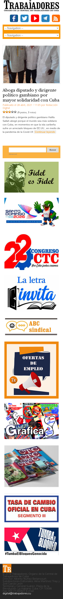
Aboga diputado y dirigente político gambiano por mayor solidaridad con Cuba (31, 95)
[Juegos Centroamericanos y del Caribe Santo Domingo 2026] (31, 227)
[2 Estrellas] (6, 111)
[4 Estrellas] (12, 111)
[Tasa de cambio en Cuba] (31, 521)
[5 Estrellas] (15, 111)
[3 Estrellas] (9, 111)
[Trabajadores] (7, 568)
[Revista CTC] (31, 487)
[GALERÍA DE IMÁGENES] (31, 438)
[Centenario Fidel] (31, 191)
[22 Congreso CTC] (31, 269)
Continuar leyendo (45, 131)
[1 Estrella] (4, 111)
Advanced (13, 154)
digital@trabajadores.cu (17, 593)
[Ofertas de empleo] (31, 370)
